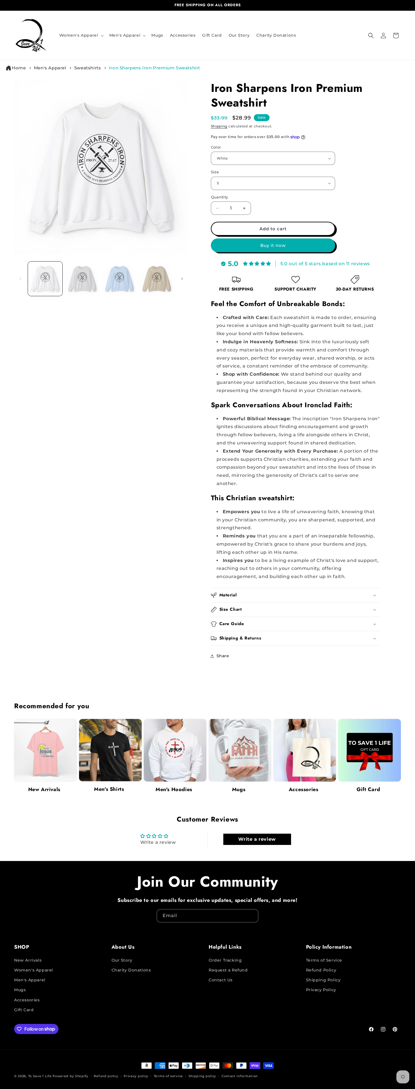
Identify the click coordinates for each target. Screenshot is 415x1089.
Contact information (240, 1076)
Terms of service (168, 1076)
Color (216, 147)
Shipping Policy (323, 979)
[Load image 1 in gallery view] (45, 279)
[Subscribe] (252, 915)
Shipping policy (202, 1076)
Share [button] (223, 656)
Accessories (303, 789)
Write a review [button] (257, 839)
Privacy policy (136, 1076)
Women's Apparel (33, 970)
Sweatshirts (87, 67)
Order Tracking (225, 959)
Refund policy (106, 1076)
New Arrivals (44, 789)
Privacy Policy (321, 989)
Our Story (122, 959)
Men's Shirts (109, 789)
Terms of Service (324, 959)
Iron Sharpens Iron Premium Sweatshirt (154, 67)
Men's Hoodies (174, 789)
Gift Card (368, 789)
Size (215, 172)
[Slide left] (20, 279)
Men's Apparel (50, 67)
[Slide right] (182, 279)
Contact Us (221, 979)
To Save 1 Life (40, 1076)
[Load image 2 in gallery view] (82, 279)
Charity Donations (131, 970)
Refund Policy (321, 970)
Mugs (238, 789)
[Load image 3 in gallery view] (119, 279)
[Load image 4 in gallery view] (156, 279)
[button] (81, 35)
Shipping (219, 126)
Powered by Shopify (70, 1076)
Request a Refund (228, 970)
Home (19, 67)
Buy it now (273, 245)
